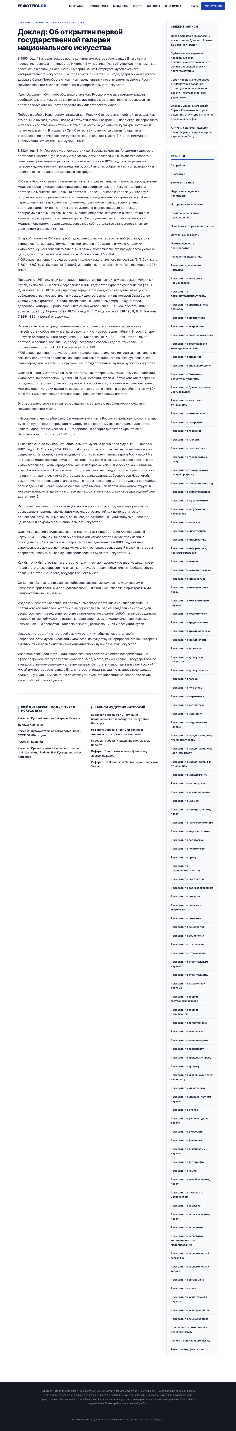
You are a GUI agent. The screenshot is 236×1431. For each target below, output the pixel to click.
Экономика (173, 5)
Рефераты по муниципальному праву (191, 812)
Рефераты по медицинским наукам (189, 724)
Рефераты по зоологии (186, 522)
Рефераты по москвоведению (190, 792)
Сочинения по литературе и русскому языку (189, 1330)
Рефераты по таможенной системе (188, 986)
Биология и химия (182, 182)
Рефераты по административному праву (188, 294)
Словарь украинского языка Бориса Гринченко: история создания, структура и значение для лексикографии (192, 112)
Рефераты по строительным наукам (189, 964)
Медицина (120, 5)
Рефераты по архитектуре (188, 317)
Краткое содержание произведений (185, 215)
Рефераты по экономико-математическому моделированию (187, 1240)
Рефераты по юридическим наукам (189, 1299)
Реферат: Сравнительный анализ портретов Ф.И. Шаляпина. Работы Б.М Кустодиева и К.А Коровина (49, 752)
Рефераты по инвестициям (188, 531)
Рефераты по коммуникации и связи (190, 590)
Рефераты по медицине (186, 713)
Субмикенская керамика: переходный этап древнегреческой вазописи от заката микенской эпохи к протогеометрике (191, 62)
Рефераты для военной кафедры (186, 267)
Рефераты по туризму (185, 1066)
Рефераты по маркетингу (187, 696)
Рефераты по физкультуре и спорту (189, 1121)
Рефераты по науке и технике (190, 831)
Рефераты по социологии (187, 935)
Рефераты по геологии (185, 439)
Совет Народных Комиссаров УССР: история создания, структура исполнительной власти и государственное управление (190, 88)
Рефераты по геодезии (186, 430)
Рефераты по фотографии (187, 1162)
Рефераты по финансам (186, 1140)
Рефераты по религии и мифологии (186, 907)
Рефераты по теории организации (184, 1012)
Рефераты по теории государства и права (184, 999)
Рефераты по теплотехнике (189, 1022)
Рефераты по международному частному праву (191, 751)
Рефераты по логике (184, 678)
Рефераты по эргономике (187, 1279)
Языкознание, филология (187, 1349)
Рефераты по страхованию (188, 953)
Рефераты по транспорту (187, 1048)
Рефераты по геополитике (188, 448)
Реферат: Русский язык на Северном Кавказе (49, 718)
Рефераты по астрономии (187, 326)
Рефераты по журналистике (189, 500)
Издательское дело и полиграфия (185, 193)
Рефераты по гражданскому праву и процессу (189, 472)
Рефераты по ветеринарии (188, 413)
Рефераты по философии (187, 1131)
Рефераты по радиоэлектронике (192, 887)
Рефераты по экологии (186, 1205)
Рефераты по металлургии (188, 783)
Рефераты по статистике (187, 944)
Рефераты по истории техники (191, 570)
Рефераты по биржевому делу (191, 365)
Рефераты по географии (186, 422)
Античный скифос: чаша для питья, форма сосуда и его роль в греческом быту (192, 132)
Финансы (153, 5)
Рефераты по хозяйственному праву (190, 1182)
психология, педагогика (186, 256)
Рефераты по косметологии (189, 613)
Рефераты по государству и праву (189, 459)
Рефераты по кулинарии (186, 648)
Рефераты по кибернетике (188, 578)
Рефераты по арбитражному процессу (189, 307)
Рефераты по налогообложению (192, 822)
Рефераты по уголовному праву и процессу (192, 1077)
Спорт (137, 5)
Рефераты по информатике (188, 539)
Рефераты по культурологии (189, 670)
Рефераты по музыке (185, 800)
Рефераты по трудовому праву (191, 1057)
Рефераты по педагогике (187, 840)
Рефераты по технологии (187, 1031)
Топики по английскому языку (190, 1340)
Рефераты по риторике (186, 918)
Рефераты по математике (188, 705)
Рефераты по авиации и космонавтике (186, 281)
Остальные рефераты (185, 235)
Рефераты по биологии (186, 356)
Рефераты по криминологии (189, 639)
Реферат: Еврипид (30, 741)
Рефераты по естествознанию (190, 491)
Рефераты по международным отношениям (191, 764)
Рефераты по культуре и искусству (60, 22)
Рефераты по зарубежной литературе (188, 511)
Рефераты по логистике (186, 687)
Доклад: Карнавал (30, 724)
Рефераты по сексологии (187, 927)
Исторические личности (187, 204)
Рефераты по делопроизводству (192, 483)
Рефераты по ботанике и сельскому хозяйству (187, 376)
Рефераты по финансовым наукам (188, 1151)
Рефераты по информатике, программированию (189, 550)
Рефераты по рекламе (185, 896)
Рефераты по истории (185, 561)
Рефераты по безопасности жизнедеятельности (189, 346)
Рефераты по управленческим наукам (191, 1099)
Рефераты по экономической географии (190, 1256)
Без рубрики (179, 165)
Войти (195, 5)
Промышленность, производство (183, 246)
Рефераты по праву (183, 857)
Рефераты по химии (184, 1170)
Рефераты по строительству (189, 974)
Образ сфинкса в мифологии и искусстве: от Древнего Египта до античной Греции (191, 40)
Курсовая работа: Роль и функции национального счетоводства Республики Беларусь (120, 719)
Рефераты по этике (183, 1288)
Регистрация (213, 6)
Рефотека (32, 6)
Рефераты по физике (184, 1109)
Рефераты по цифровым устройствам (186, 1195)
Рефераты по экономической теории (190, 1269)
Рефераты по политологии (188, 848)
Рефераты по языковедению (189, 1318)
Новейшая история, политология (192, 226)
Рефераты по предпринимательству (186, 868)
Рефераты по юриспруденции (190, 1310)
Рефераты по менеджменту (189, 774)
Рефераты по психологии (187, 879)
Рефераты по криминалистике (191, 631)
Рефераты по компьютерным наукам (190, 603)
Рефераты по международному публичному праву (191, 738)
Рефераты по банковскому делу (192, 335)
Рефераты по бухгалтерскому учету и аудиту (190, 389)
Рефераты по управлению (188, 1088)
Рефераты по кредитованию (189, 622)
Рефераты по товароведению (190, 1040)
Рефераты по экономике (187, 1227)
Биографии (76, 5)
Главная (24, 22)
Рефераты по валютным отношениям (186, 402)
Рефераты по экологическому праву (190, 1216)
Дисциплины (98, 5)
